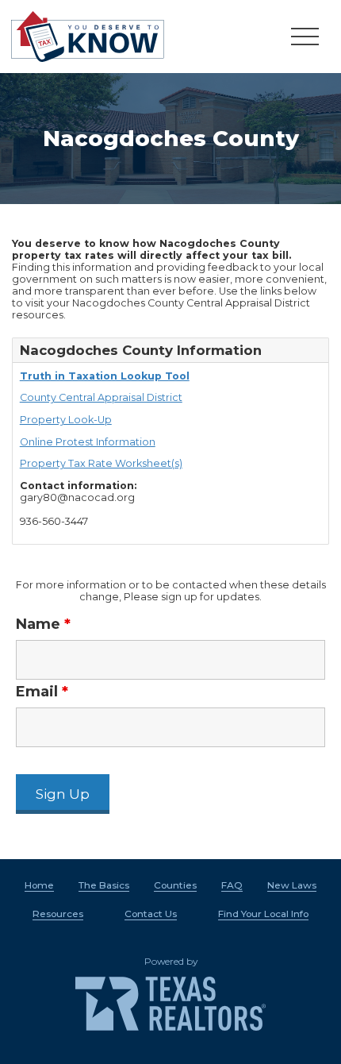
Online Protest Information (87, 442)
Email (42, 692)
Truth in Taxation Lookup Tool (105, 376)
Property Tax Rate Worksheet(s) (101, 463)
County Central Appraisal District (101, 397)
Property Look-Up (66, 420)
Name (43, 624)
